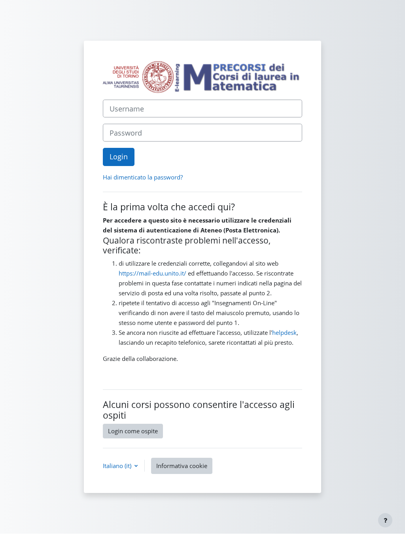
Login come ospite (133, 431)
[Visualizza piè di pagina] (385, 520)
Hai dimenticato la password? (143, 177)
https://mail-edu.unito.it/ (152, 273)
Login (119, 156)
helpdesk (284, 332)
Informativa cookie (181, 466)
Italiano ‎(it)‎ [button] (118, 466)
